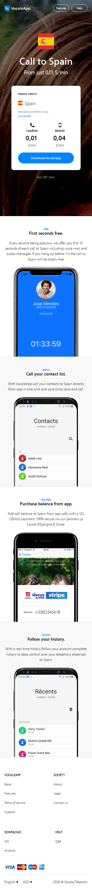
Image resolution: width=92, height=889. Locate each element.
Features (10, 793)
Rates (7, 784)
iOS (6, 841)
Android (9, 850)
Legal (57, 793)
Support (9, 811)
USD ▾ (27, 882)
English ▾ (11, 882)
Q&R (58, 841)
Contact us (61, 802)
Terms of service (14, 802)
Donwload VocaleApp (46, 158)
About (58, 784)
